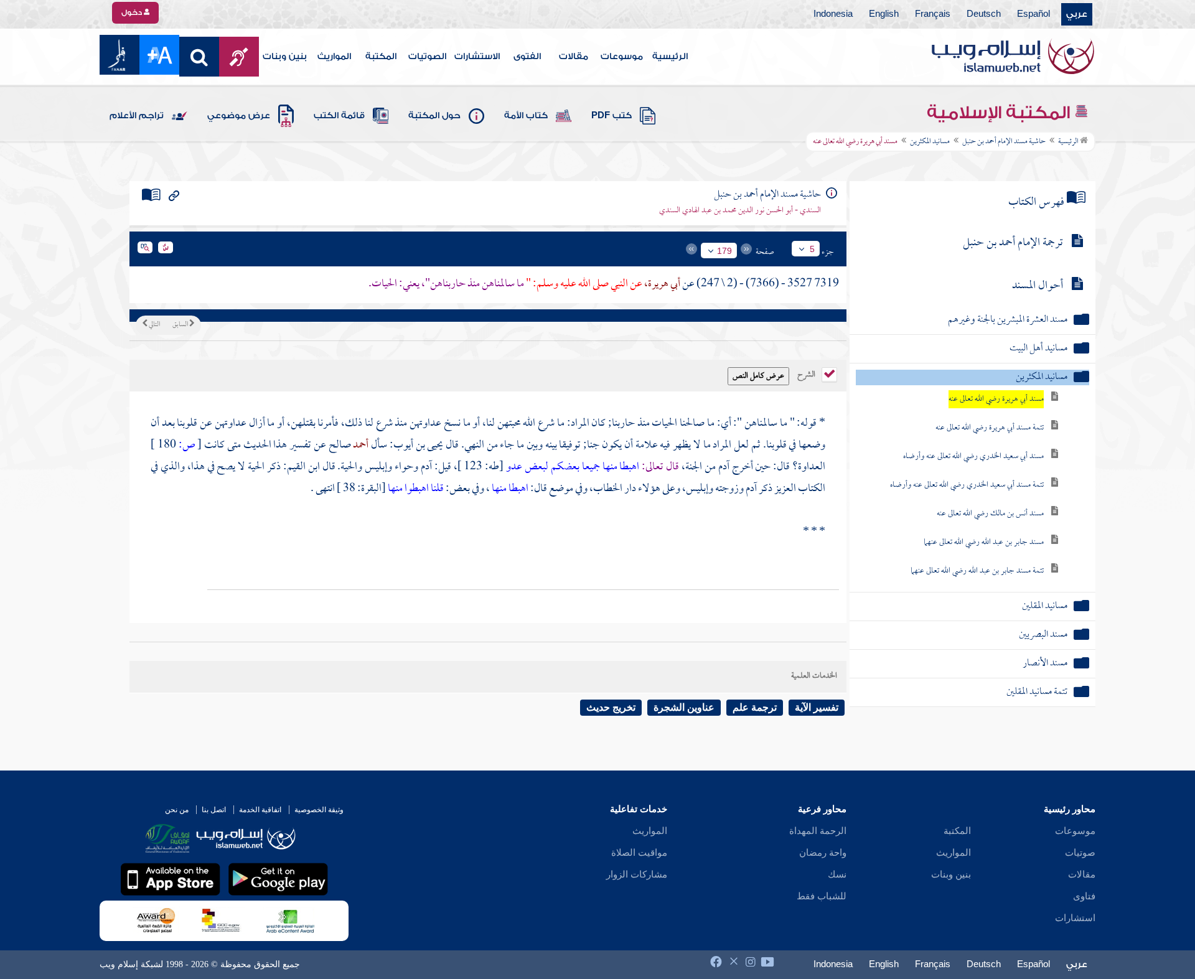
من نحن (177, 809)
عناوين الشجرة (684, 707)
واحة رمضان (822, 853)
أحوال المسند (1037, 286)
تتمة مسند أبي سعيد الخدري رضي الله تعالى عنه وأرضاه (967, 485)
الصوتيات (427, 57)
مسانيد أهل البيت (1038, 349)
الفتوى (527, 57)
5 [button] (812, 249)
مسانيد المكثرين (930, 142)
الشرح (807, 373)
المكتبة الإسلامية (1000, 113)
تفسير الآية (816, 707)
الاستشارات (477, 57)
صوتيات (1080, 853)
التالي (154, 324)
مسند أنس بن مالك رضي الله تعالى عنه (990, 514)
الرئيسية (670, 57)
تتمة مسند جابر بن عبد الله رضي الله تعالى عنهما (977, 571)
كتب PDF (611, 116)
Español (1033, 14)
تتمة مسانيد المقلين (1036, 692)
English (884, 14)
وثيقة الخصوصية (319, 809)
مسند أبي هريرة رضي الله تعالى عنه (996, 399)
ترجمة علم (755, 707)
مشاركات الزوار (636, 874)
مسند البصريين (1043, 635)
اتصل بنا (214, 809)
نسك (837, 874)
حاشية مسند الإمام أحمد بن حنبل (1004, 142)
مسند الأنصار (1045, 664)
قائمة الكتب (339, 116)
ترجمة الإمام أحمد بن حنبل (1013, 243)
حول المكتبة (434, 116)
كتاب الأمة (526, 116)
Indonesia (833, 14)
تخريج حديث (610, 707)
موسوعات (622, 57)
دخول (132, 12)
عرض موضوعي (238, 116)
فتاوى (1084, 896)
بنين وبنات (285, 57)
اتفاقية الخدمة (260, 809)
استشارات (1075, 918)
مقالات (573, 57)
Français (932, 14)
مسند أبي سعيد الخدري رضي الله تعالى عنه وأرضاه (973, 456)
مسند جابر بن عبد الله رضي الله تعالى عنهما (984, 542)
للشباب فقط (821, 896)
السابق (180, 324)
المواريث (334, 57)
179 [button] (724, 251)
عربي (1076, 14)
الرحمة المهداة (817, 831)
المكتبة (380, 57)
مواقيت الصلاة (639, 853)
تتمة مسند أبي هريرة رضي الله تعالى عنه (989, 428)
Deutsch (984, 14)
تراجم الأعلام (137, 116)
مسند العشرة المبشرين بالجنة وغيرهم (1007, 320)
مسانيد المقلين (1044, 606)
